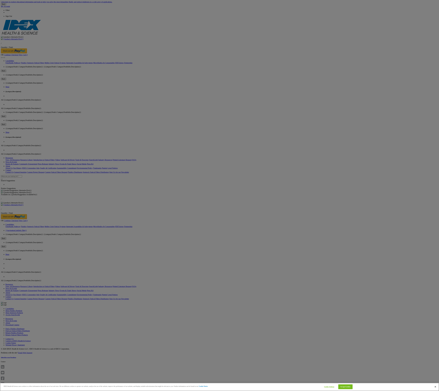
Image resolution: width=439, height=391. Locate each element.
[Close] (435, 386)
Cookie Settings (329, 387)
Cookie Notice (203, 386)
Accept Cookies (345, 387)
